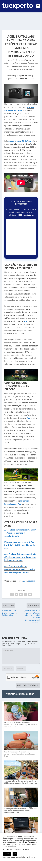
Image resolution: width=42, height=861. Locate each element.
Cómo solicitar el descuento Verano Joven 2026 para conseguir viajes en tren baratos (20, 782)
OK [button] (15, 854)
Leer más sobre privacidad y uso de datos (19, 857)
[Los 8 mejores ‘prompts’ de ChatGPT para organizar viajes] (21, 826)
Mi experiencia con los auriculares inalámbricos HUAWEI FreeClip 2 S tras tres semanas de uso (20, 725)
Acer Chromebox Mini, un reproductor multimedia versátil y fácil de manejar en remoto (19, 569)
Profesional (24, 78)
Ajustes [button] (7, 854)
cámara (31, 581)
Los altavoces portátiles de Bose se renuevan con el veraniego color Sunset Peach (19, 754)
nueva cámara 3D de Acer (19, 141)
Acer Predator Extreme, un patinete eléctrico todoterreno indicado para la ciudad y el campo (20, 557)
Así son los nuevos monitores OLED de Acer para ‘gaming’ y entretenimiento (20, 533)
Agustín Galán (25, 75)
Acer (26, 321)
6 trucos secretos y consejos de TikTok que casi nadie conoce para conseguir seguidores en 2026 (20, 810)
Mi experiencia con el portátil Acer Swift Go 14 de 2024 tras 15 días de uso (19, 545)
